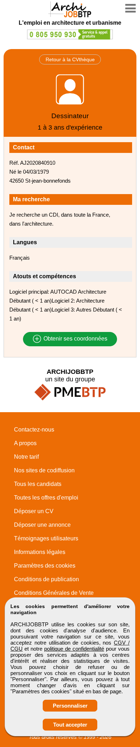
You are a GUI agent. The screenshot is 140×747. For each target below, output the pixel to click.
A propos (25, 443)
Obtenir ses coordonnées (74, 339)
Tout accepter (70, 725)
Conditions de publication (46, 579)
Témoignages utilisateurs (46, 538)
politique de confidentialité (74, 649)
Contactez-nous (34, 429)
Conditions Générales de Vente (54, 593)
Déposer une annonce (42, 525)
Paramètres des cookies (44, 566)
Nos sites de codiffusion (44, 470)
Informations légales (39, 552)
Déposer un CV (33, 511)
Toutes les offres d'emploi (46, 498)
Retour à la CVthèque (70, 59)
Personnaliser (70, 706)
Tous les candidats (37, 484)
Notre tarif (26, 457)
